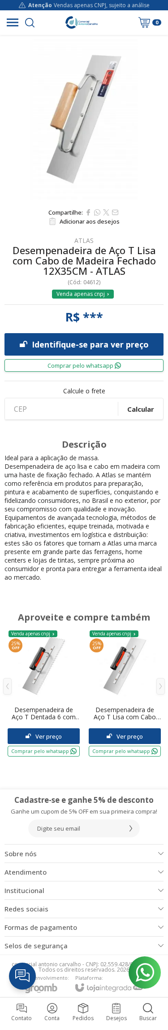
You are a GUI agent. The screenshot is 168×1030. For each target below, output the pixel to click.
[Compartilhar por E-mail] (115, 212)
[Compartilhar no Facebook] (88, 212)
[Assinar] (131, 828)
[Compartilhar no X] (106, 212)
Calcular (140, 409)
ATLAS (84, 241)
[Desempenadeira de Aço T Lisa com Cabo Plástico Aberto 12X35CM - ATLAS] (125, 693)
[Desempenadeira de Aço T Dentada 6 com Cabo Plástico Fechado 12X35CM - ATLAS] (43, 693)
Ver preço (48, 736)
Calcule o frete (84, 391)
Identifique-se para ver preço (90, 344)
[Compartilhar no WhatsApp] (97, 212)
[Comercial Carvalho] (81, 22)
